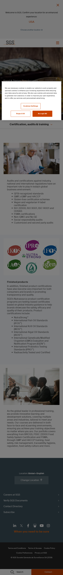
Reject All (20, 114)
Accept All (42, 114)
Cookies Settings (30, 106)
